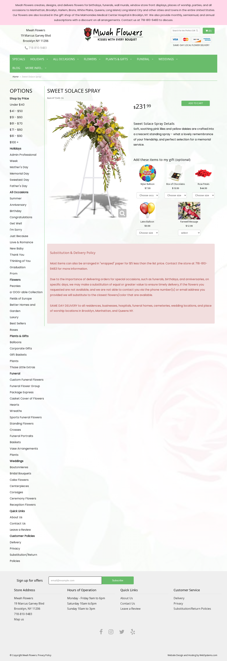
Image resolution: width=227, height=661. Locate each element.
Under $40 (17, 105)
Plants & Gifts (117, 59)
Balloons (15, 342)
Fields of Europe (21, 299)
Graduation (18, 267)
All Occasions (64, 59)
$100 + (14, 142)
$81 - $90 (16, 136)
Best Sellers (18, 323)
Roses (14, 330)
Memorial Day (19, 174)
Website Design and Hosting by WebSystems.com (192, 655)
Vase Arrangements (24, 449)
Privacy (15, 548)
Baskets (15, 442)
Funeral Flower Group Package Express (25, 389)
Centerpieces (19, 486)
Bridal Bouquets (20, 473)
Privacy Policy (44, 655)
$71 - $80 (16, 130)
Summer (16, 198)
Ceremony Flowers (23, 498)
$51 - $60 (16, 117)
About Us (16, 517)
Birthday (15, 211)
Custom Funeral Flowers (26, 380)
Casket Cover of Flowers (27, 398)
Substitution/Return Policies (23, 558)
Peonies (15, 286)
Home (15, 76)
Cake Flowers (19, 480)
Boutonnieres (19, 467)
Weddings (166, 59)
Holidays (37, 59)
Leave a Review (20, 530)
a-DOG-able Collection (26, 292)
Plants (14, 361)
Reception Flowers (23, 505)
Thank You (17, 255)
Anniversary (18, 205)
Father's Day (18, 186)
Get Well (16, 223)
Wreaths (16, 411)
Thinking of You (20, 261)
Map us (19, 619)
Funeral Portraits (21, 436)
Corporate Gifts (21, 348)
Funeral (143, 59)
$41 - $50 (16, 111)
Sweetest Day (19, 180)
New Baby (17, 248)
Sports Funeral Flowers (26, 417)
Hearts (14, 405)
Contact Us (18, 523)
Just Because (19, 236)
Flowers (90, 59)
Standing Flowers (22, 423)
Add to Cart (196, 103)
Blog (16, 68)
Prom (13, 273)
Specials (18, 59)
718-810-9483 (37, 48)
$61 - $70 (16, 123)
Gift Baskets (18, 355)
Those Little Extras (22, 367)
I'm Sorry (16, 230)
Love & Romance (21, 242)
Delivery (15, 542)
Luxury (14, 317)
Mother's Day (19, 167)
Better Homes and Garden (22, 308)
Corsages (16, 492)
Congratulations (21, 217)
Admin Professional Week (23, 158)
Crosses (15, 430)
